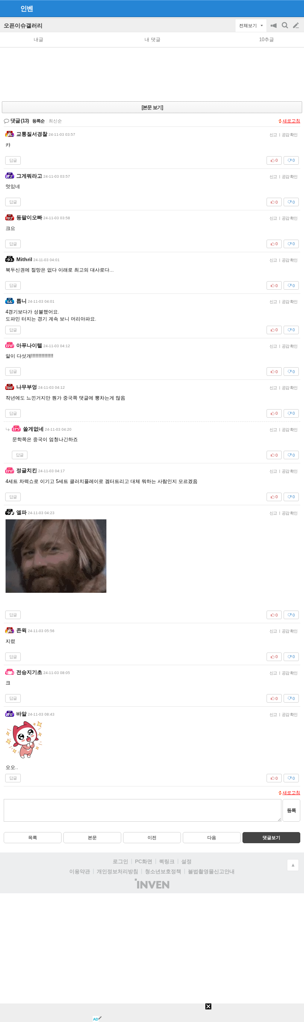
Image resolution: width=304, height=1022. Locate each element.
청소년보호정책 (163, 871)
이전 (152, 837)
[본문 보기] (152, 107)
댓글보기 (271, 837)
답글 (13, 160)
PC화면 (143, 861)
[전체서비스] (295, 8)
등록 (291, 810)
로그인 (120, 861)
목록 (32, 837)
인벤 (26, 8)
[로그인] (282, 8)
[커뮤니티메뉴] (7, 8)
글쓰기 (296, 25)
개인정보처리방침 (117, 871)
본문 (92, 837)
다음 (211, 837)
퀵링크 (167, 861)
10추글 (266, 39)
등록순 (38, 121)
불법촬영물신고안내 (211, 871)
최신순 (55, 121)
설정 (186, 861)
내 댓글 (153, 39)
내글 (38, 39)
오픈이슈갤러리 (23, 25)
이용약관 (79, 871)
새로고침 (291, 121)
